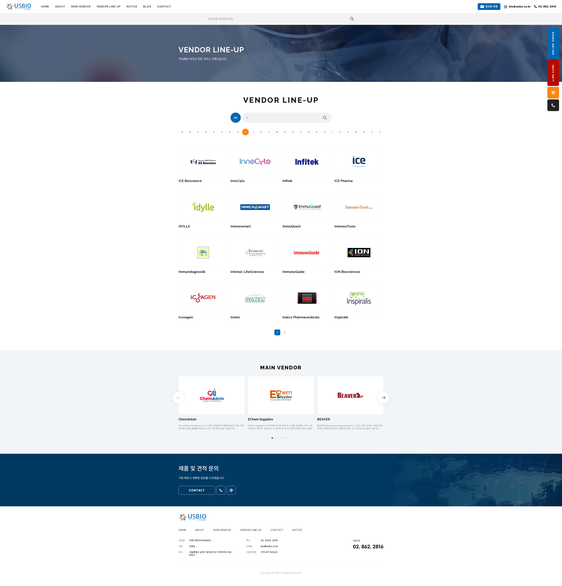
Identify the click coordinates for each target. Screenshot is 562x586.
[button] (272, 438)
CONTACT (164, 6)
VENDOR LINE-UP (109, 6)
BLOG (147, 6)
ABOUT (60, 6)
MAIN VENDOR (81, 6)
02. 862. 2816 (368, 546)
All (236, 117)
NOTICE (131, 6)
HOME (45, 6)
